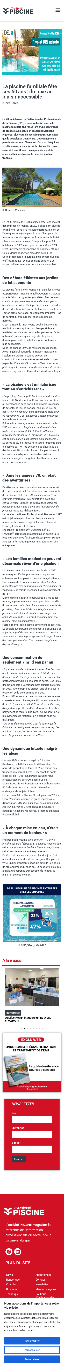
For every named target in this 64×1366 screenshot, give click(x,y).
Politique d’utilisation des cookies (44, 1297)
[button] (58, 10)
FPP (21, 123)
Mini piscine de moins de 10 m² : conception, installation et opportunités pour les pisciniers (31, 1019)
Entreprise (18, 1128)
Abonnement (43, 1274)
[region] (32, 1332)
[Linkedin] (17, 1251)
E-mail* (16, 1142)
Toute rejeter (32, 1359)
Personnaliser (32, 1350)
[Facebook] (8, 1251)
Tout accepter (32, 1340)
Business (11, 1289)
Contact (40, 1279)
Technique (12, 1294)
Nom (14, 1113)
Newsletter (41, 1284)
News (9, 1274)
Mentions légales (45, 1289)
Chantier (11, 1284)
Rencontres (13, 1279)
